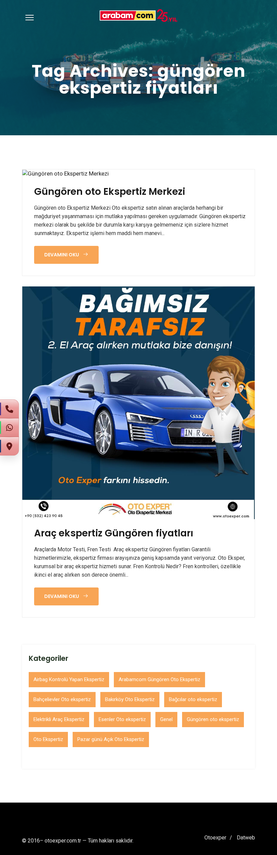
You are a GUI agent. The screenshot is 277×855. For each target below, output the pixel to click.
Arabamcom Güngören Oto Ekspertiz (159, 679)
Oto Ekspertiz (48, 739)
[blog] (65, 173)
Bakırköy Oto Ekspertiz (130, 699)
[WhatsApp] (9, 427)
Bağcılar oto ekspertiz (193, 699)
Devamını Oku (62, 254)
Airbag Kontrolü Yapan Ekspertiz (68, 679)
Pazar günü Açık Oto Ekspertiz (110, 739)
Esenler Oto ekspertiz (122, 719)
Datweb (246, 837)
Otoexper (215, 837)
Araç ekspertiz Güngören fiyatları (113, 533)
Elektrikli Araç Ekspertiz (58, 719)
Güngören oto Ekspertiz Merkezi (109, 192)
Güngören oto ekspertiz (213, 719)
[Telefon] (9, 408)
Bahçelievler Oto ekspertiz (62, 699)
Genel (166, 719)
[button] (28, 17)
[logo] (138, 15)
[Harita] (9, 446)
